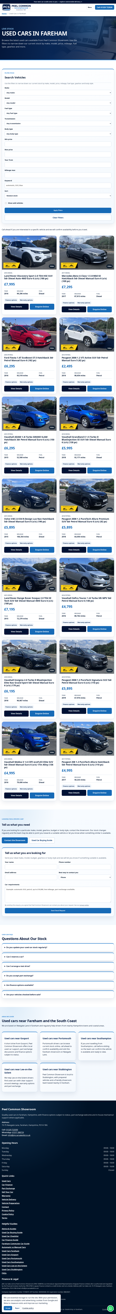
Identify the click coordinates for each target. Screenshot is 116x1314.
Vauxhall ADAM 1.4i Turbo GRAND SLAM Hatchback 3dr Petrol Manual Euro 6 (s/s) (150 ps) (29, 439)
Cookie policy (28, 1308)
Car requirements (12, 884)
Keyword (8, 181)
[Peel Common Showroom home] (16, 7)
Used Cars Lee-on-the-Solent (14, 1266)
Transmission (10, 119)
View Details (16, 306)
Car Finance (7, 1184)
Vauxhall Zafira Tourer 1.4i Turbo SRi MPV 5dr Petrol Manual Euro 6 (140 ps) (86, 599)
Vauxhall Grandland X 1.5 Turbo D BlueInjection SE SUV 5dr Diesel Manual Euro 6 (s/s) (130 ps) (86, 439)
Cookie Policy (8, 1214)
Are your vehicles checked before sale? (23, 994)
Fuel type (8, 108)
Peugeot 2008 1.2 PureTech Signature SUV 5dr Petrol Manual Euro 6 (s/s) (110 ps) (87, 681)
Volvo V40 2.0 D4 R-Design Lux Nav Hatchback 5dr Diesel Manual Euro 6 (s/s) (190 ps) (29, 520)
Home (4, 14)
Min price (8, 139)
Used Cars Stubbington (12, 1269)
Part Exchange (8, 1188)
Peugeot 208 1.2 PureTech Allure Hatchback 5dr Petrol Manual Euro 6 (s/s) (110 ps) (85, 763)
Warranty (6, 1196)
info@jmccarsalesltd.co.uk (19, 1135)
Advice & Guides (9, 1229)
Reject (17, 1308)
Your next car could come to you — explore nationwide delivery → (58, 2)
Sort (6, 191)
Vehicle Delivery (9, 1199)
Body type (9, 129)
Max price (9, 150)
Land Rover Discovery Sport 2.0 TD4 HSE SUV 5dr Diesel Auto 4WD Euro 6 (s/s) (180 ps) (28, 277)
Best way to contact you (68, 872)
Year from (9, 160)
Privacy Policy (8, 1210)
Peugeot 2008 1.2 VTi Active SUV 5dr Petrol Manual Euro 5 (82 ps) (85, 359)
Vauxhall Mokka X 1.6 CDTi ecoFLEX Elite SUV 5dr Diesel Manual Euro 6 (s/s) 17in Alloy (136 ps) (28, 764)
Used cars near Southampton (96, 1038)
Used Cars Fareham (10, 1251)
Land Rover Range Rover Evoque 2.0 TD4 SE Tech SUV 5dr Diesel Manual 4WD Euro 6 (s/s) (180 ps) (28, 601)
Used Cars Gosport (10, 1254)
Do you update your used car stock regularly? (26, 947)
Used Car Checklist (10, 1236)
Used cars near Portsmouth (57, 1038)
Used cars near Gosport (16, 1038)
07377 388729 (18, 1132)
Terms (4, 1218)
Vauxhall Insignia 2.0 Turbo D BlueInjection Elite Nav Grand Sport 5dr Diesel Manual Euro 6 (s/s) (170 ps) (29, 682)
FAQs (4, 1273)
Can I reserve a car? (15, 956)
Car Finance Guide (10, 1240)
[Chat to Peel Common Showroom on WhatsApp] (110, 1308)
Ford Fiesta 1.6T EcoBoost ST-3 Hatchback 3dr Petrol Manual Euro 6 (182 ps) (28, 359)
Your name (9, 862)
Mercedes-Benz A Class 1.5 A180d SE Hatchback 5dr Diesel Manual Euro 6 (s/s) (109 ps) (84, 278)
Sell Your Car (7, 1192)
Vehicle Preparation (11, 1203)
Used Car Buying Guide (42, 840)
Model (7, 98)
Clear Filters (58, 217)
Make (7, 88)
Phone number (65, 862)
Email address (10, 872)
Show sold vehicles (15, 203)
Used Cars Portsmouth (12, 1258)
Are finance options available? (20, 985)
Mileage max (10, 170)
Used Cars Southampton (13, 1262)
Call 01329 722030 (104, 7)
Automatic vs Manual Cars (14, 1247)
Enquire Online (42, 306)
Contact (5, 1207)
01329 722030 (12, 1129)
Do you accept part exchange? (19, 975)
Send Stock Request (58, 910)
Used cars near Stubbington (57, 1069)
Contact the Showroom (14, 840)
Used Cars (6, 1181)
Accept (8, 1308)
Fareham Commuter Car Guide (15, 1243)
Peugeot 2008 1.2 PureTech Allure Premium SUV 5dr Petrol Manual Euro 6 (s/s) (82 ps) (85, 520)
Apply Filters (58, 210)
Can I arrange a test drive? (18, 966)
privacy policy (84, 905)
